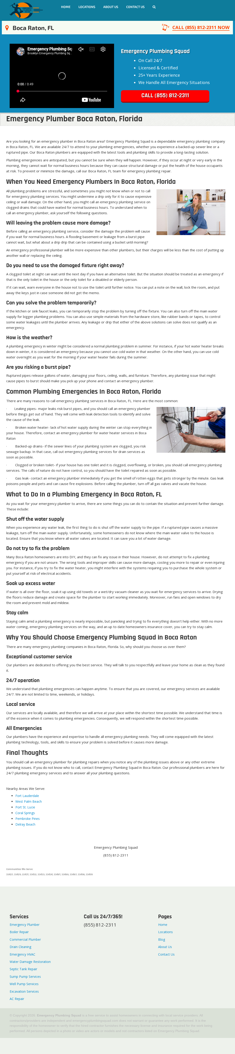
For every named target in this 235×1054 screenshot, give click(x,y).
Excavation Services (24, 991)
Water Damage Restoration (30, 961)
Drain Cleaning (20, 947)
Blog (161, 939)
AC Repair (17, 999)
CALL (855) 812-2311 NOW (200, 27)
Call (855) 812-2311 (165, 96)
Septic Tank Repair (23, 969)
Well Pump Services (24, 984)
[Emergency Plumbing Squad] (26, 10)
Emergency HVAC (22, 954)
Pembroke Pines (27, 818)
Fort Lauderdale (27, 796)
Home (65, 7)
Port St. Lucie (25, 807)
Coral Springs (25, 813)
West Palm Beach (28, 801)
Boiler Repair (19, 932)
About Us (110, 7)
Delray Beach (25, 824)
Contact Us (166, 954)
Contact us (135, 7)
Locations (86, 7)
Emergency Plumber (24, 924)
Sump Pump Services (25, 976)
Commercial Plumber (25, 939)
